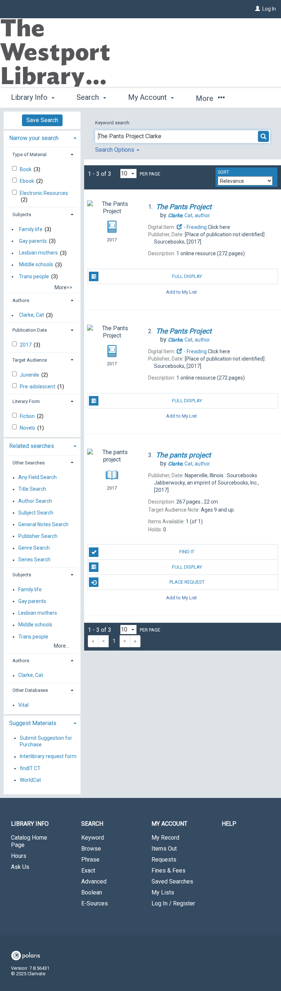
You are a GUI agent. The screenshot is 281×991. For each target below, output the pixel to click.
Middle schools (36, 265)
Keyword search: (113, 122)
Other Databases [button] (30, 690)
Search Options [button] (115, 149)
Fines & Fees (168, 870)
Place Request (187, 582)
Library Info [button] (30, 97)
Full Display (187, 276)
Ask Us (20, 866)
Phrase (90, 859)
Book (26, 169)
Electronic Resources (44, 193)
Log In (269, 9)
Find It (186, 551)
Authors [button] (20, 300)
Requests (163, 859)
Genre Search (34, 548)
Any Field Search (37, 478)
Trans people (34, 276)
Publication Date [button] (29, 330)
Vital (23, 705)
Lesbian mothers (38, 253)
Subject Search (35, 513)
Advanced (93, 881)
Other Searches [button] (28, 463)
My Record (165, 837)
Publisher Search (37, 536)
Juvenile (30, 375)
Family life (30, 229)
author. (189, 215)
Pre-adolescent (38, 386)
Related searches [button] (31, 445)
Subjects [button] (21, 214)
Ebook (27, 181)
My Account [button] (148, 97)
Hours (18, 855)
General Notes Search (43, 524)
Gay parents (33, 241)
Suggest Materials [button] (32, 723)
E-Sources (94, 903)
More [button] (205, 98)
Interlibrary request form (48, 757)
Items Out (164, 848)
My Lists (162, 892)
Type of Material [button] (29, 154)
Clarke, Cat (31, 315)
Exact (88, 870)
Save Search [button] (42, 120)
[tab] (42, 137)
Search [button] (88, 97)
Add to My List (181, 291)
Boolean (91, 892)
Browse (91, 848)
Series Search (34, 560)
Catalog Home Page (29, 841)
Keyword (92, 837)
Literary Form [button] (26, 401)
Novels (28, 428)
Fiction (28, 416)
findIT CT (30, 768)
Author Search (35, 501)
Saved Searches (172, 881)
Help (229, 823)
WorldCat (30, 780)
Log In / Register (173, 903)
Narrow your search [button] (34, 138)
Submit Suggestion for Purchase (46, 741)
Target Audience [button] (29, 360)
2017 (26, 345)
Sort (223, 172)
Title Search (32, 489)
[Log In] (257, 9)
